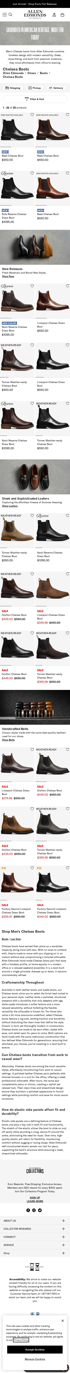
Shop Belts (8, 739)
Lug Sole (16, 939)
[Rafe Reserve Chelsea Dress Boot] (17, 188)
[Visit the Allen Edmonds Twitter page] (40, 1211)
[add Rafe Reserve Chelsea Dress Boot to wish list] (32, 173)
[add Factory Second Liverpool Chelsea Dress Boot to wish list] (32, 867)
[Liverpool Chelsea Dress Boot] (52, 301)
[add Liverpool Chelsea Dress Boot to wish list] (67, 286)
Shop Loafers (10, 506)
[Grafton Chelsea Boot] (17, 589)
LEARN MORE (35, 1201)
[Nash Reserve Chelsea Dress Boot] (17, 301)
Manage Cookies (35, 1359)
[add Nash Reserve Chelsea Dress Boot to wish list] (32, 286)
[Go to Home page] (35, 14)
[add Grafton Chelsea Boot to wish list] (32, 574)
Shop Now (8, 276)
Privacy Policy (21, 1340)
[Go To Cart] (63, 14)
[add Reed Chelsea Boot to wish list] (32, 114)
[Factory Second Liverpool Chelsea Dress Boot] (17, 882)
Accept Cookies (35, 1349)
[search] (10, 15)
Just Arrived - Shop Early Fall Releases (35, 4)
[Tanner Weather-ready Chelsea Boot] (17, 360)
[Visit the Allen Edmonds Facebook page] (28, 1211)
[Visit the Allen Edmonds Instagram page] (34, 1211)
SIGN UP (35, 1197)
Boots (5, 939)
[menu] (5, 15)
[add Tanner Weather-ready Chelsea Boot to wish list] (32, 345)
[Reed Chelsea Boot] (17, 129)
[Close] (63, 1321)
